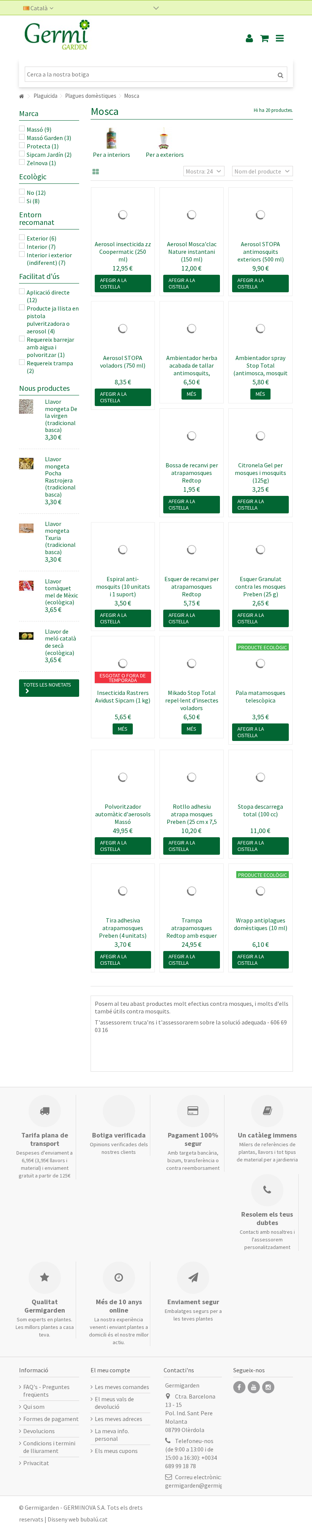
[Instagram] (268, 1387)
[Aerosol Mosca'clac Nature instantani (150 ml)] (191, 214)
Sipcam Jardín (49, 154)
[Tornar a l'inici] (21, 96)
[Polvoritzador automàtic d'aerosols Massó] (123, 777)
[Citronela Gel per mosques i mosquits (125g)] (260, 435)
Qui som (34, 1406)
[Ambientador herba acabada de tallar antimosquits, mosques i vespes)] (191, 328)
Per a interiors (111, 154)
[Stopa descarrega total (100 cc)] (260, 777)
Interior (41, 246)
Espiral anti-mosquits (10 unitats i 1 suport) (123, 586)
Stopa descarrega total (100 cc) (260, 810)
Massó (39, 129)
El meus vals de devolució (114, 1402)
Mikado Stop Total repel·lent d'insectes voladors (191, 700)
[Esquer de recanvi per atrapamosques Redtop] (191, 549)
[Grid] (95, 172)
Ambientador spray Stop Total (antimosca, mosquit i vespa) (260, 369)
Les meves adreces (118, 1419)
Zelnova (41, 163)
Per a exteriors (165, 154)
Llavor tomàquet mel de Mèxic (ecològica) (61, 591)
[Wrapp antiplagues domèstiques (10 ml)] (260, 890)
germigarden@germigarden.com (208, 1485)
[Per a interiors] (112, 138)
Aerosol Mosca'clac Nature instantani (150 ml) (191, 251)
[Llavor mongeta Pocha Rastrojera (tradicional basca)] (29, 464)
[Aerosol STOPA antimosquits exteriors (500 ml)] (260, 214)
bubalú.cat (94, 1519)
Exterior (41, 238)
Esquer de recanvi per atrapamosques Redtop (191, 586)
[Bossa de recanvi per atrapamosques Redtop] (191, 435)
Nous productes (44, 388)
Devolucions (39, 1431)
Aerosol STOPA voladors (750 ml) (122, 361)
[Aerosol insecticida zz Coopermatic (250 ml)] (123, 214)
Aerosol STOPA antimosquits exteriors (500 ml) (260, 251)
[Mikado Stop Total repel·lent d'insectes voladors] (191, 663)
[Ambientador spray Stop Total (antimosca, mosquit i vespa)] (260, 328)
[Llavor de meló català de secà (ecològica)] (29, 636)
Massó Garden (49, 138)
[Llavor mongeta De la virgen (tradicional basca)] (29, 406)
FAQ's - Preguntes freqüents (46, 1390)
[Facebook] (239, 1387)
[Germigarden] (124, 38)
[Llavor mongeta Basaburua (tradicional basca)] (29, 528)
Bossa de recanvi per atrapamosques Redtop (192, 472)
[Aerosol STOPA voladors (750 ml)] (123, 328)
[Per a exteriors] (165, 138)
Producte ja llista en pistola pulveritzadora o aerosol (53, 319)
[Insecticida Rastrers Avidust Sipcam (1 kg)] (123, 663)
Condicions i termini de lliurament (49, 1447)
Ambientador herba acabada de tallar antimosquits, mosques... (191, 369)
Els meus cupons (116, 1451)
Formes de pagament (51, 1419)
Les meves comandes (122, 1387)
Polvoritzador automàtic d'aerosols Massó (123, 814)
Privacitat (36, 1463)
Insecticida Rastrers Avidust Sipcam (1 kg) (122, 696)
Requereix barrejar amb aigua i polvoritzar (50, 347)
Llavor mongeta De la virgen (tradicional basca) (61, 415)
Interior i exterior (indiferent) (49, 258)
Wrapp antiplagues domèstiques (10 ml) (260, 924)
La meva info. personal (112, 1434)
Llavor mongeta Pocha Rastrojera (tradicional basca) (60, 476)
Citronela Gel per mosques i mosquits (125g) (260, 472)
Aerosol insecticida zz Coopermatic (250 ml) (123, 251)
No (36, 192)
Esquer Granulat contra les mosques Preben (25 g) (260, 586)
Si (33, 201)
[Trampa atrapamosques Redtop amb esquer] (191, 890)
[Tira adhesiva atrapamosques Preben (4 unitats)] (123, 890)
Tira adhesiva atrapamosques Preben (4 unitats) (122, 927)
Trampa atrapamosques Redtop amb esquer (191, 927)
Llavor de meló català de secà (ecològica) (60, 642)
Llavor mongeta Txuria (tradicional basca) (60, 538)
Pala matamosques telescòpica (260, 696)
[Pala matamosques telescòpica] (260, 663)
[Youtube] (254, 1387)
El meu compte (110, 1370)
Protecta (43, 146)
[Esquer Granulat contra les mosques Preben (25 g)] (260, 549)
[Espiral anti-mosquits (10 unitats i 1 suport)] (123, 549)
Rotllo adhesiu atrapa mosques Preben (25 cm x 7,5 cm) (192, 818)
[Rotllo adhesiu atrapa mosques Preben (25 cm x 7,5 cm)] (191, 777)
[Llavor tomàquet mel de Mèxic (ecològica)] (29, 586)
